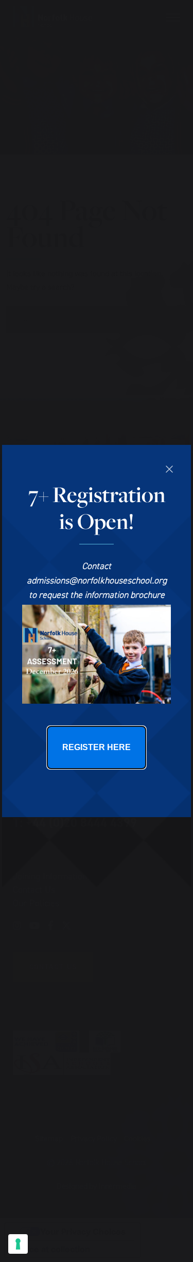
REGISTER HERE (96, 747)
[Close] (169, 469)
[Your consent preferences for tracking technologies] (18, 1244)
